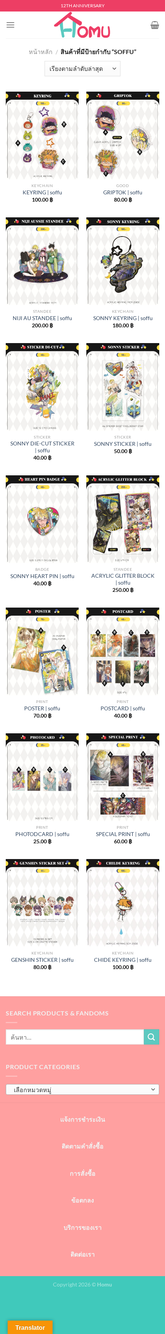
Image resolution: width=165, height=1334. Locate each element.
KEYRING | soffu (42, 192)
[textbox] (80, 1089)
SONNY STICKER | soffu (123, 444)
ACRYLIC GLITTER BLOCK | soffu (123, 579)
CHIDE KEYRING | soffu (123, 960)
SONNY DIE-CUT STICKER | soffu (42, 446)
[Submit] (151, 1036)
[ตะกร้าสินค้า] (154, 24)
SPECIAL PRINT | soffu (123, 834)
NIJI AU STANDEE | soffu (42, 318)
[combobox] (82, 1089)
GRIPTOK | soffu (122, 192)
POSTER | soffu (42, 708)
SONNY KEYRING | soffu (123, 318)
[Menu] (10, 24)
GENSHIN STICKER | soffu (42, 960)
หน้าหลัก (41, 51)
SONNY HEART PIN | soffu (42, 576)
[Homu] (82, 25)
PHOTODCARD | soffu (42, 834)
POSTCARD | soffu (123, 708)
